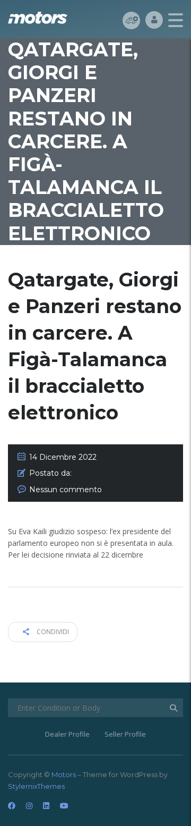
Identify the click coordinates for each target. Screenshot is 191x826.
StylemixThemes (36, 786)
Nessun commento (65, 489)
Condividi (52, 631)
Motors (63, 774)
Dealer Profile (67, 734)
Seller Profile (125, 734)
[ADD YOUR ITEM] (131, 20)
